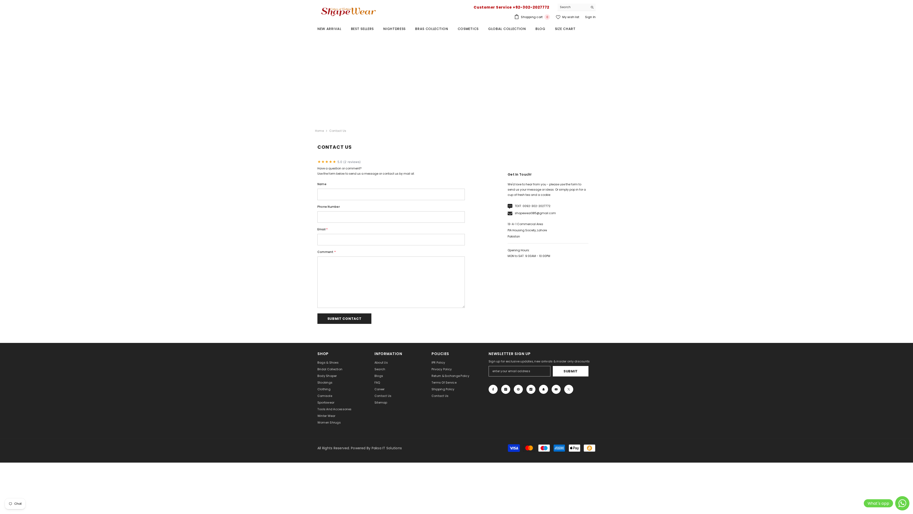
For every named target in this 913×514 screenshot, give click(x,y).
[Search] (577, 7)
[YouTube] (556, 389)
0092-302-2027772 (536, 206)
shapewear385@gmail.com (535, 213)
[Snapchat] (543, 389)
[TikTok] (530, 389)
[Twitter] (568, 389)
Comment (326, 252)
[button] (344, 318)
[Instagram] (505, 389)
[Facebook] (493, 389)
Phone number (328, 207)
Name (321, 184)
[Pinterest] (518, 389)
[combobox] (573, 7)
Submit (570, 371)
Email (322, 229)
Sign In (590, 17)
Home (319, 131)
